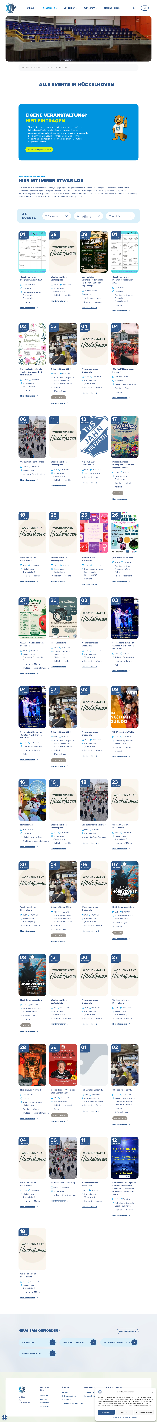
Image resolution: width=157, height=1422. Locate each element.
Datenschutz (117, 1418)
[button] (152, 1392)
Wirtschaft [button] (89, 8)
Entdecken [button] (69, 8)
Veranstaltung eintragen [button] (38, 149)
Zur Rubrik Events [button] (126, 1331)
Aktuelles (44, 1406)
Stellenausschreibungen (72, 1403)
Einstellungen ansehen (143, 1412)
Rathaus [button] (30, 8)
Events (51, 67)
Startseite (24, 67)
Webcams (44, 1402)
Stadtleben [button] (49, 8)
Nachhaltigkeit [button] (112, 8)
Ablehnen (124, 1412)
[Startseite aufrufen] (11, 8)
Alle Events (63, 67)
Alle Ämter (66, 1400)
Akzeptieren (106, 1412)
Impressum (135, 1418)
